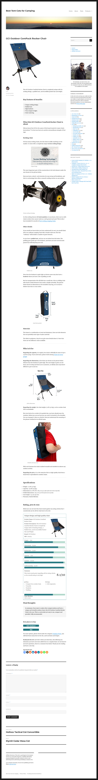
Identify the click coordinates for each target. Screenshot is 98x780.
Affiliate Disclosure (76, 51)
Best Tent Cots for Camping (20, 11)
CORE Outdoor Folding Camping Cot (80, 168)
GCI (7, 95)
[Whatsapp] (44, 652)
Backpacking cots (77, 127)
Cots (73, 124)
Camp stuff (74, 117)
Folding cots (76, 136)
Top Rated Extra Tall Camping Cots (79, 169)
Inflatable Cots (76, 138)
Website (8, 709)
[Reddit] (30, 652)
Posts (81, 11)
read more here (12, 764)
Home (70, 11)
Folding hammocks (76, 145)
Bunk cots (75, 129)
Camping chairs (9, 93)
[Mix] (41, 652)
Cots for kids (76, 132)
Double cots (75, 135)
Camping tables (75, 121)
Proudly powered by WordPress (34, 773)
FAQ (73, 144)
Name (8, 695)
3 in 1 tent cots (75, 114)
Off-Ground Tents (76, 147)
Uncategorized (75, 150)
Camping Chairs (56, 633)
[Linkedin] (33, 652)
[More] (47, 652)
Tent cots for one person (77, 148)
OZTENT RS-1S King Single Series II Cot (81, 166)
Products (87, 11)
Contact (73, 48)
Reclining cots (76, 141)
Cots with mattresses (78, 133)
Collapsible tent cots (76, 123)
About (76, 11)
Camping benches (76, 118)
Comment (9, 673)
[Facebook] (24, 652)
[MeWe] (38, 652)
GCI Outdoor (31, 626)
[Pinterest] (36, 652)
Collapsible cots (76, 130)
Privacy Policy (75, 49)
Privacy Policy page (80, 103)
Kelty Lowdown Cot (76, 180)
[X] (27, 652)
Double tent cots (75, 142)
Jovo (7, 91)
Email (8, 702)
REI (31, 630)
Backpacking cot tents (77, 115)
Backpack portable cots (78, 126)
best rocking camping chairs (48, 221)
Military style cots (77, 139)
